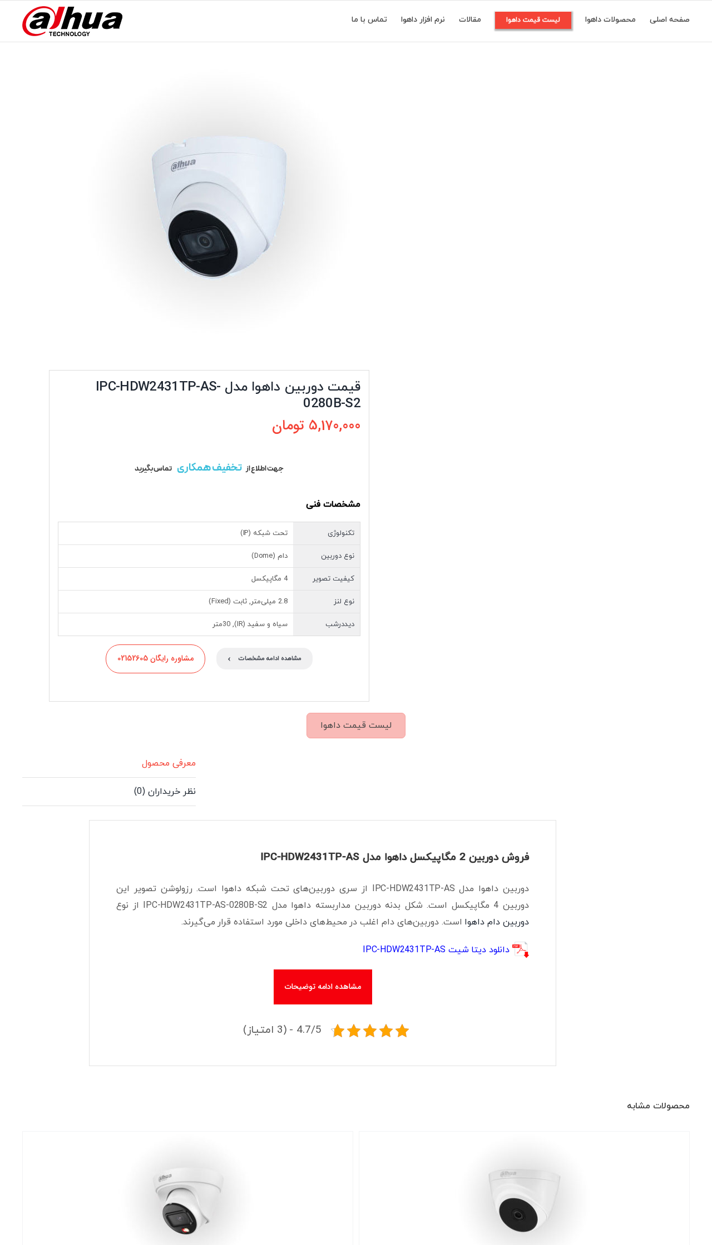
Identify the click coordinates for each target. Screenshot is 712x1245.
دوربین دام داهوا (496, 922)
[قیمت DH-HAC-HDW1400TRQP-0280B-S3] (199, 203)
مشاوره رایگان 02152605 (155, 658)
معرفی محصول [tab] (169, 763)
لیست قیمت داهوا (356, 725)
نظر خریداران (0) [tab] (165, 792)
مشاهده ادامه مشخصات (264, 659)
